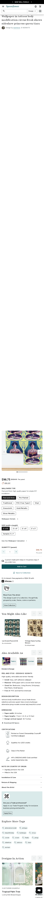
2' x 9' (15, 529)
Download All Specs (10, 723)
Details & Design (22, 669)
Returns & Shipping (22, 782)
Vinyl (37, 503)
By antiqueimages (30, 645)
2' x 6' (24, 529)
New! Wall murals (22, 2)
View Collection (9, 605)
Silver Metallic (9, 513)
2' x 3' (33, 529)
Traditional (7, 503)
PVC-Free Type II (23, 503)
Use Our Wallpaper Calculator (15, 541)
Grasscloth (7, 508)
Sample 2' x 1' (8, 534)
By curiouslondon (6, 643)
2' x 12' (5, 529)
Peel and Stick (9, 498)
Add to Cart (21, 566)
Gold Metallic (21, 508)
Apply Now (8, 813)
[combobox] (32, 11)
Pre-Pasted (23, 498)
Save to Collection (21, 573)
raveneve (16, 28)
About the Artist (22, 787)
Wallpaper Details (10, 519)
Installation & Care (22, 777)
